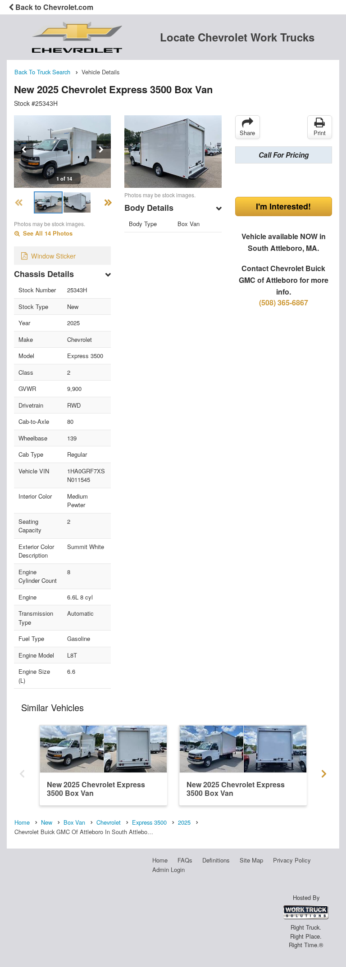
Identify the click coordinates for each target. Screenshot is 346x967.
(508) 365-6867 (283, 302)
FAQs (185, 860)
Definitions (216, 860)
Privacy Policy (292, 860)
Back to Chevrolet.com (53, 7)
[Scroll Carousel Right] (323, 770)
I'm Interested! (283, 206)
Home (160, 860)
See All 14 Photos (47, 233)
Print (320, 132)
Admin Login (168, 869)
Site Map (251, 860)
